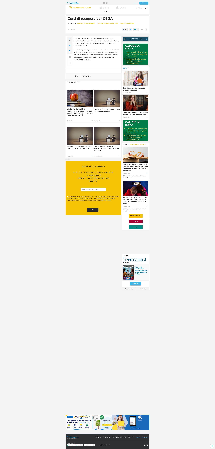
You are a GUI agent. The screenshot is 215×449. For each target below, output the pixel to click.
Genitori (135, 221)
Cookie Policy (80, 445)
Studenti (135, 227)
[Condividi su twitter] (130, 29)
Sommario (142, 289)
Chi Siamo (99, 437)
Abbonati (143, 3)
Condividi (92, 121)
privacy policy (107, 200)
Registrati (145, 437)
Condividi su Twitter (107, 3)
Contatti (130, 437)
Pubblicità (107, 437)
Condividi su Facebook (104, 3)
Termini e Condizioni (90, 445)
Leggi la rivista (135, 283)
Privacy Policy (71, 445)
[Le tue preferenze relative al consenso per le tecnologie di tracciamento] (212, 446)
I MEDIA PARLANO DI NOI (119, 437)
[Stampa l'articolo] (146, 29)
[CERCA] (145, 8)
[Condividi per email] (141, 29)
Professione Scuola (135, 215)
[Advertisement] (135, 241)
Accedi (135, 3)
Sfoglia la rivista (129, 289)
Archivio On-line (136, 39)
